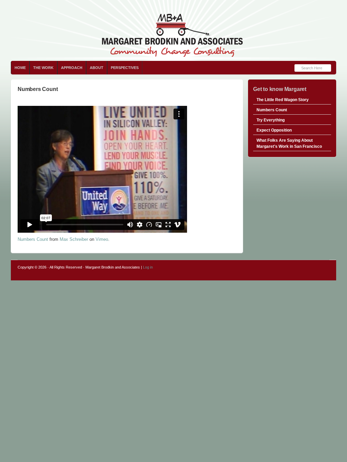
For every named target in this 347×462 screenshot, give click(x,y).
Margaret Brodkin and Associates (173, 30)
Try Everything (271, 120)
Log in (148, 267)
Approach (71, 68)
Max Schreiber (74, 239)
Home (20, 68)
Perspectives (125, 68)
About (96, 68)
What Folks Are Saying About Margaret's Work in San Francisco (289, 143)
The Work (43, 68)
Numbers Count (33, 239)
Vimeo (102, 239)
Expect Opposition (274, 130)
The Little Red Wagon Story (283, 99)
